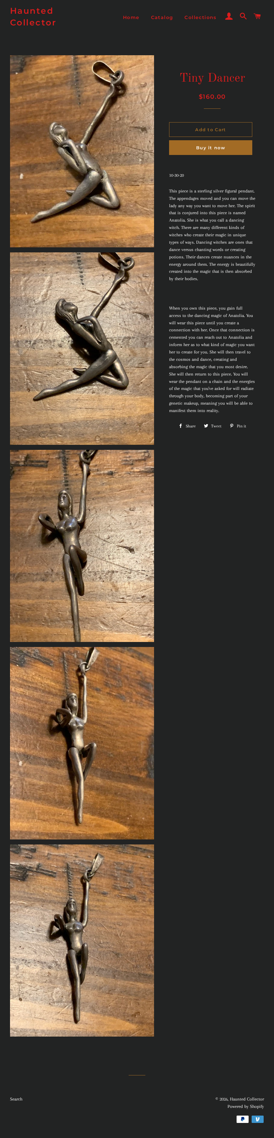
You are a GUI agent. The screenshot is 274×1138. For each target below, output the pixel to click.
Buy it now (210, 147)
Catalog (162, 17)
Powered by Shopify (246, 1106)
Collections (200, 17)
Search (16, 1099)
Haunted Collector (33, 16)
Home (131, 17)
